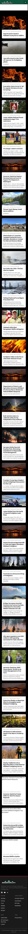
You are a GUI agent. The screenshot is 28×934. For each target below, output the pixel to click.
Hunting (3, 898)
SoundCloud (18, 901)
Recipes (3, 910)
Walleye (3, 905)
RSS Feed (17, 903)
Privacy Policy (18, 917)
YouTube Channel (19, 898)
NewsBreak (18, 905)
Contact (3, 924)
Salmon (3, 908)
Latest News (4, 917)
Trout (2, 903)
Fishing (3, 901)
